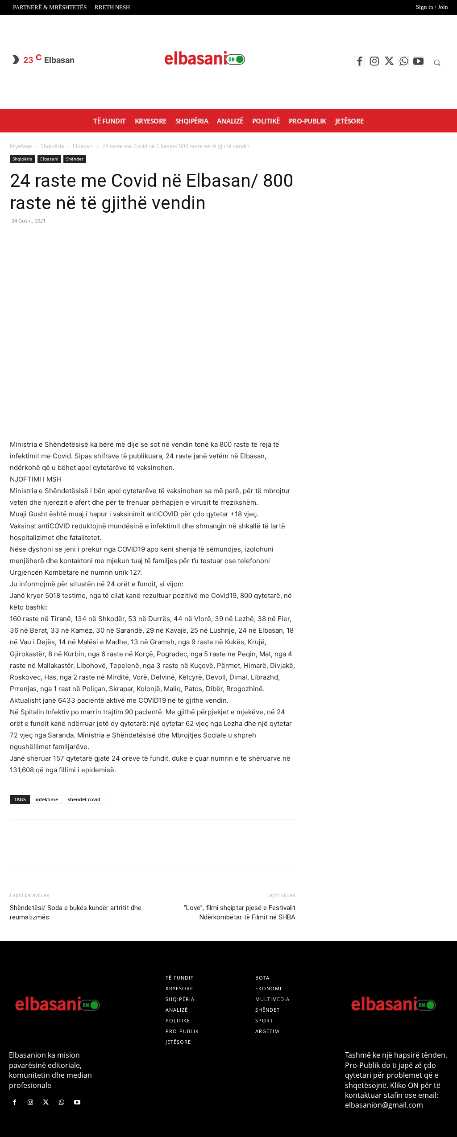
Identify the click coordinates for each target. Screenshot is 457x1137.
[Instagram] (374, 61)
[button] (437, 62)
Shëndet (74, 159)
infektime (47, 799)
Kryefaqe (21, 146)
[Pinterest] (60, 241)
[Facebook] (359, 61)
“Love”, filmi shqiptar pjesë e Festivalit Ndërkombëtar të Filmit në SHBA (239, 912)
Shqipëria (52, 146)
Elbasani (83, 146)
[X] (389, 61)
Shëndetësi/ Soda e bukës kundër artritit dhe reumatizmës (75, 912)
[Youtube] (418, 61)
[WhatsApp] (404, 61)
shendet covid (84, 799)
